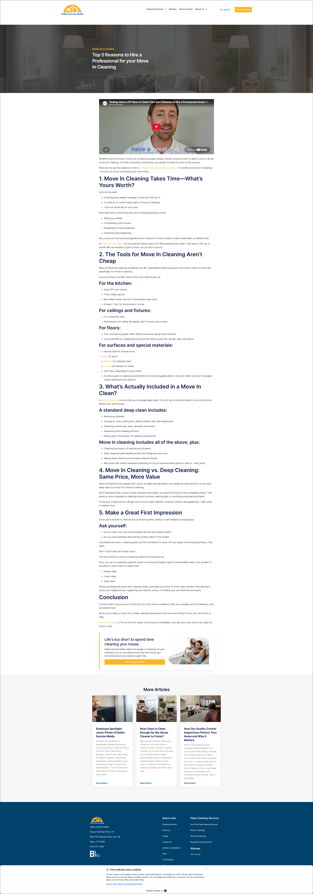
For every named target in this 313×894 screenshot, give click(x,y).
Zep (106, 356)
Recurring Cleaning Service (201, 842)
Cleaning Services (154, 9)
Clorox (107, 366)
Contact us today (108, 622)
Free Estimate (167, 860)
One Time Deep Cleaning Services (204, 824)
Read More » (102, 783)
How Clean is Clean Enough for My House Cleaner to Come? (154, 732)
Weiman (108, 361)
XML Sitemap (195, 854)
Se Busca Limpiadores (171, 848)
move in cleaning (110, 400)
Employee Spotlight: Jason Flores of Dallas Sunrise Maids (110, 732)
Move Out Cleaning (198, 836)
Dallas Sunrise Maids (112, 243)
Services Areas (186, 9)
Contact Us (167, 842)
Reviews (173, 9)
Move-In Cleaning (197, 830)
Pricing (165, 836)
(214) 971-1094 (97, 846)
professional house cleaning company (158, 168)
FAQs (164, 854)
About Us (199, 9)
